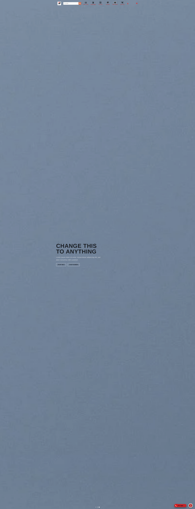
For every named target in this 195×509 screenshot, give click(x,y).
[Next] (189, 215)
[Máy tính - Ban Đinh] (59, 3)
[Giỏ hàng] (136, 3)
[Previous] (5, 215)
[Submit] (80, 3)
